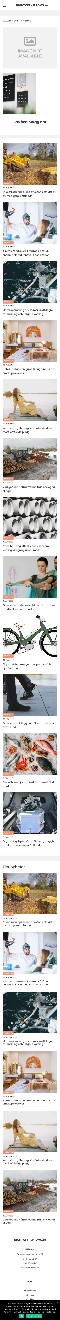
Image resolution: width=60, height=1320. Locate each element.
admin (27, 21)
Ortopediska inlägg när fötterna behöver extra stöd (28, 725)
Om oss (30, 1295)
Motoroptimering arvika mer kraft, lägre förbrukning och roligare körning (28, 312)
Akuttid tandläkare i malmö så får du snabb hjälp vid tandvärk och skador (26, 253)
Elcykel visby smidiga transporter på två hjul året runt (28, 666)
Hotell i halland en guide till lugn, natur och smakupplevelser (29, 371)
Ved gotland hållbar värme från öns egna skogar (29, 489)
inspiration (8, 184)
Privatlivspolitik (34, 1316)
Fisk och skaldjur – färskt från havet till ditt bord (30, 784)
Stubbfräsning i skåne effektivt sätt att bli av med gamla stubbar (29, 194)
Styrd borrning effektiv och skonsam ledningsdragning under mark (26, 548)
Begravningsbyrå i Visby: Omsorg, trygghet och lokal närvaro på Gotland (30, 843)
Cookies (30, 1299)
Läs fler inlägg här (30, 122)
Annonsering (30, 1290)
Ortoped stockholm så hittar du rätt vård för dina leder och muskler (29, 607)
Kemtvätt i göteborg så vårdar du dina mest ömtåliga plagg (27, 430)
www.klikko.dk (32, 1267)
